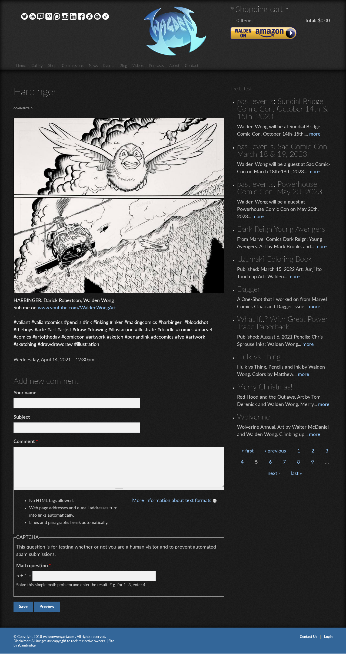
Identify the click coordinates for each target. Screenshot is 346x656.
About (174, 66)
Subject (22, 417)
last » (296, 473)
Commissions (73, 66)
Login (328, 637)
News (93, 66)
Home (21, 66)
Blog (123, 66)
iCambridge (27, 645)
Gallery (37, 66)
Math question (33, 565)
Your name (25, 393)
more (315, 134)
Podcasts (156, 66)
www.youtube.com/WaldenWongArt (77, 308)
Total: (311, 20)
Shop (52, 66)
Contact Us (308, 637)
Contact (191, 66)
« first (248, 451)
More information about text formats (171, 500)
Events (108, 66)
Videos (138, 66)
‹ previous (275, 451)
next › (274, 473)
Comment (26, 441)
